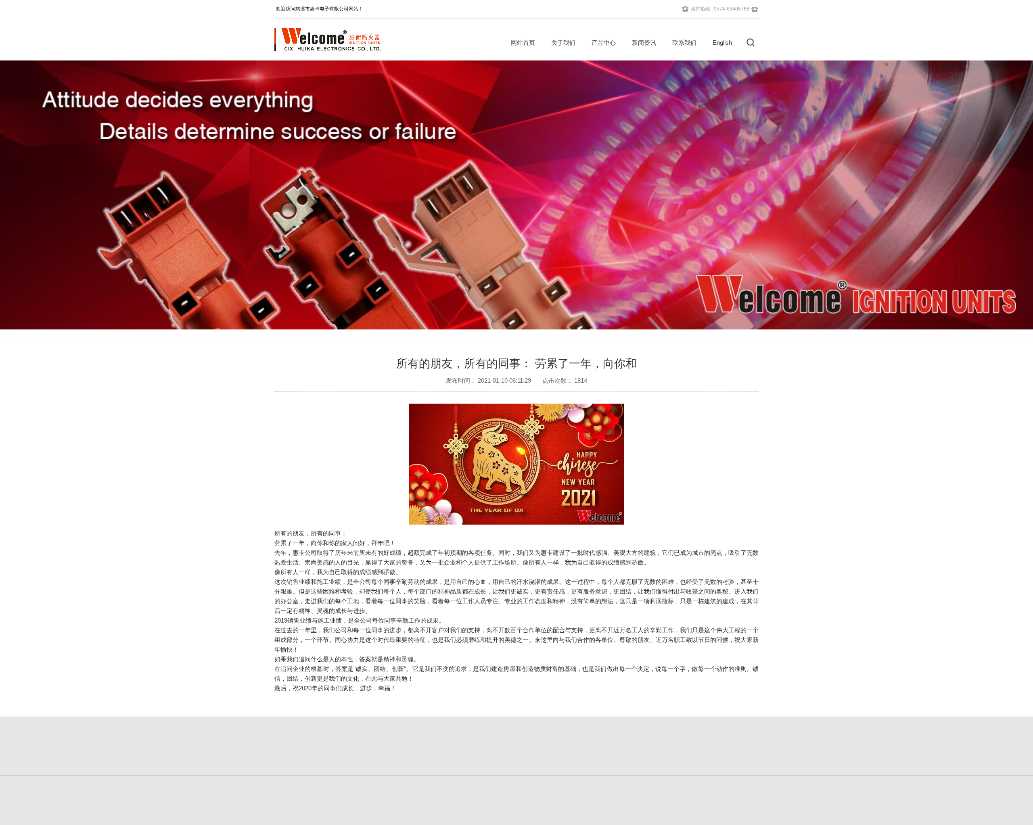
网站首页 (523, 42)
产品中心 (604, 42)
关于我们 (563, 42)
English (722, 42)
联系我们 (684, 42)
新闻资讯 (644, 42)
